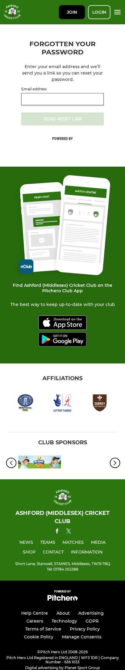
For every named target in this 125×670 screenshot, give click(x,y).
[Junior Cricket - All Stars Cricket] (39, 463)
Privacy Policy (85, 629)
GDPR (92, 621)
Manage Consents (81, 637)
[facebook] (57, 532)
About (63, 613)
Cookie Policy (38, 637)
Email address (34, 89)
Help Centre (34, 613)
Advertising (91, 613)
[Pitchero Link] (62, 599)
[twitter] (68, 532)
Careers (34, 621)
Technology (64, 621)
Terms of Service (43, 629)
